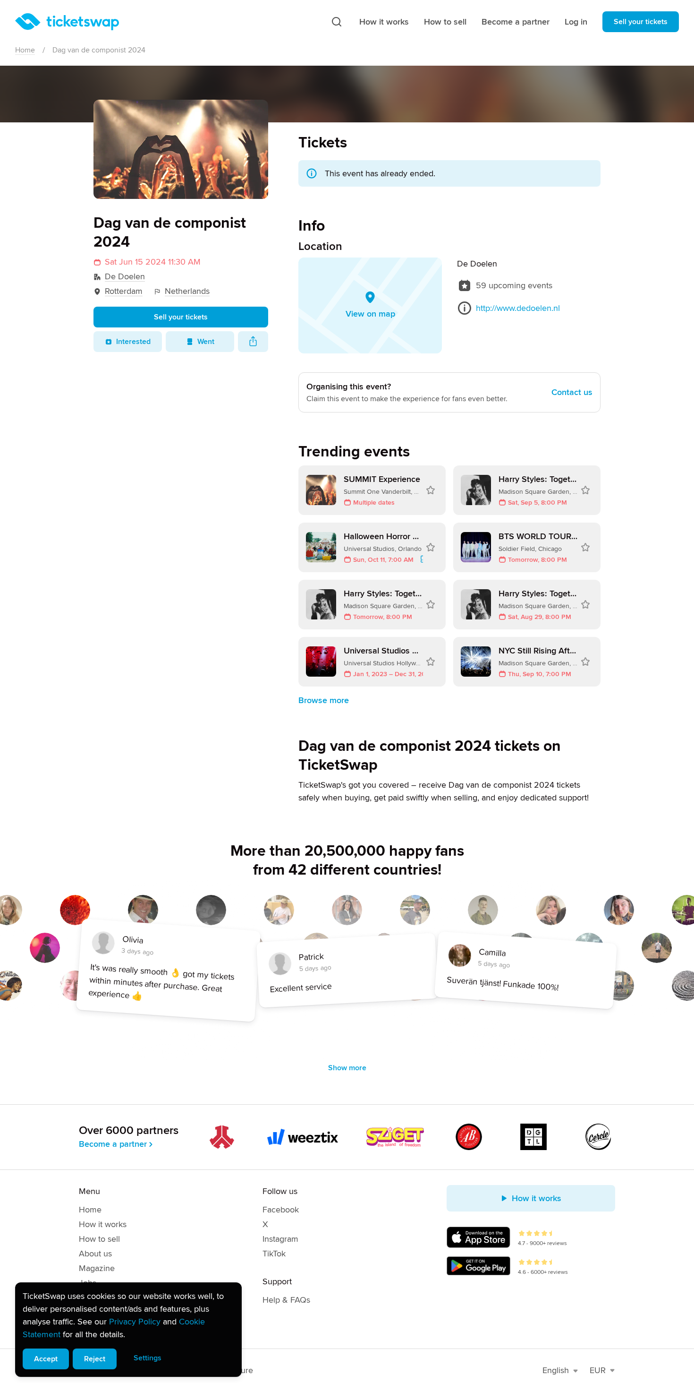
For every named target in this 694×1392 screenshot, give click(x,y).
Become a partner (516, 22)
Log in (576, 22)
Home (25, 50)
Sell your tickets (641, 21)
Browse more (323, 700)
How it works (384, 22)
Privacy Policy (135, 1321)
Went (205, 341)
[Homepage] (67, 21)
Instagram (280, 1239)
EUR (598, 1370)
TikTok (274, 1253)
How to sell (445, 22)
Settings (147, 1358)
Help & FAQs (286, 1300)
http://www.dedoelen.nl (518, 308)
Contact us (571, 392)
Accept (46, 1359)
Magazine (97, 1268)
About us (95, 1253)
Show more (347, 1068)
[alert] (128, 1329)
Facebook (280, 1209)
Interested (133, 341)
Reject (94, 1359)
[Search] (336, 21)
